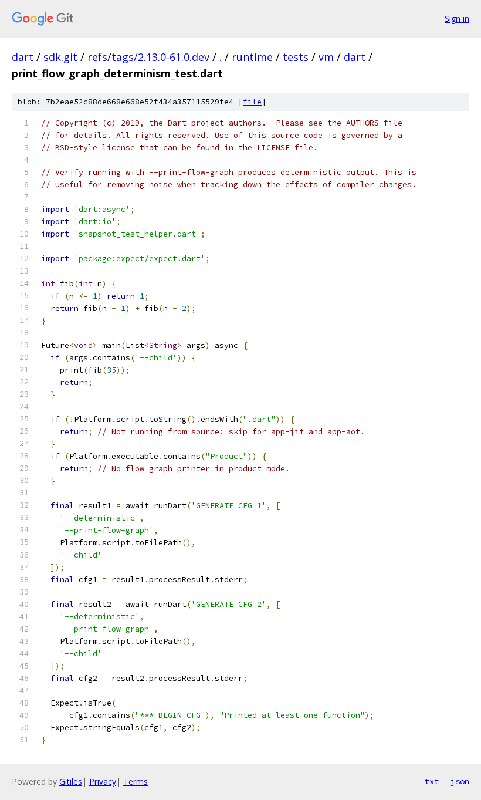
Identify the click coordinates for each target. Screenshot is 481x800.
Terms (135, 781)
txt (432, 781)
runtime (252, 57)
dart (22, 57)
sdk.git (60, 57)
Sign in (457, 18)
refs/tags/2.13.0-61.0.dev (148, 57)
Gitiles (70, 781)
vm (326, 57)
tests (296, 57)
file (252, 102)
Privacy (102, 781)
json (459, 781)
